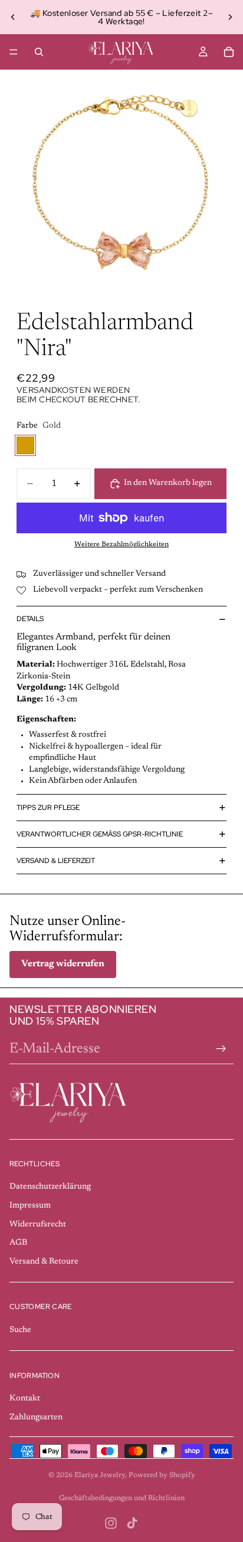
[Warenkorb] (229, 52)
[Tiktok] (132, 1523)
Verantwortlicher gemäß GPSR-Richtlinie (100, 834)
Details (30, 619)
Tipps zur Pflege (48, 807)
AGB (18, 1243)
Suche (20, 1330)
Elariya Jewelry (99, 1475)
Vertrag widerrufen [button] (62, 964)
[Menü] (13, 51)
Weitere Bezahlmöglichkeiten (121, 544)
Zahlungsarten (36, 1417)
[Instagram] (111, 1523)
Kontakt (24, 1399)
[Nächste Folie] (230, 17)
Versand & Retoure (43, 1262)
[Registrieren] (221, 1048)
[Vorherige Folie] (13, 17)
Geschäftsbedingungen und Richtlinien (122, 1498)
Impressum (30, 1206)
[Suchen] (39, 52)
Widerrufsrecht (37, 1225)
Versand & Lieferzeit (56, 860)
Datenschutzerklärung (50, 1187)
